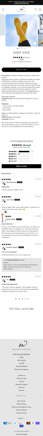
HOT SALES (22, 360)
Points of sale (21, 378)
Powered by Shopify (21, 434)
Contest (21, 390)
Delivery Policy (21, 413)
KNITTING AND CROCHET (21, 354)
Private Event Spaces (21, 369)
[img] (6, 179)
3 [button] (22, 299)
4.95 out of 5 (26, 145)
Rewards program (22, 384)
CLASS (21, 363)
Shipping (14, 61)
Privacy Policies (21, 410)
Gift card (21, 387)
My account (22, 401)
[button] (18, 57)
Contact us (21, 375)
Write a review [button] (21, 166)
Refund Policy (21, 404)
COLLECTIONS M (21, 366)
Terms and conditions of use (21, 407)
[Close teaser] (6, 212)
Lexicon (21, 381)
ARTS (21, 357)
